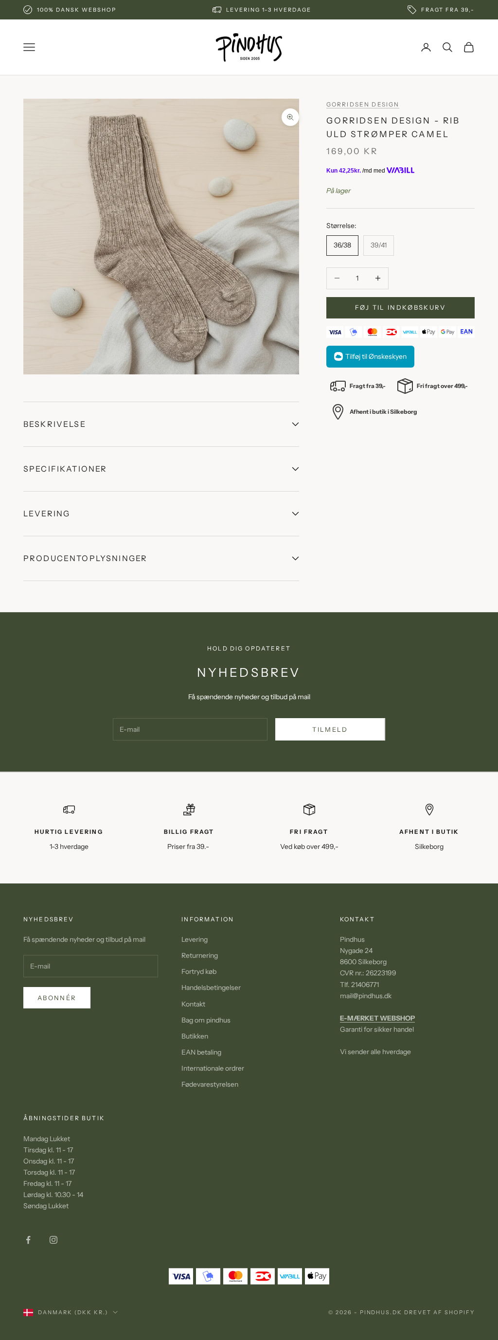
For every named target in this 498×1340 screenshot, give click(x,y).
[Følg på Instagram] (53, 1240)
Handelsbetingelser (211, 987)
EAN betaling (201, 1052)
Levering (194, 939)
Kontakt (193, 1004)
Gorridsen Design (363, 104)
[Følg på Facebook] (28, 1240)
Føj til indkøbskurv (400, 307)
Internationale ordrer (212, 1068)
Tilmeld (330, 729)
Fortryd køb (198, 971)
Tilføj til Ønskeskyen (376, 356)
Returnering (199, 955)
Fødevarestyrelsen (209, 1084)
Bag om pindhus (206, 1020)
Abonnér (56, 998)
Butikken (194, 1036)
